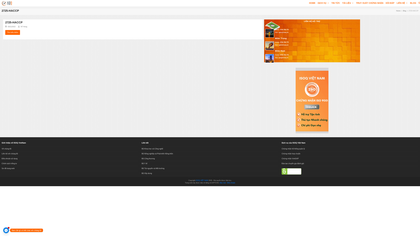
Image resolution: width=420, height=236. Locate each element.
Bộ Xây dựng (147, 173)
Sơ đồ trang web (8, 168)
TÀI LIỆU (346, 3)
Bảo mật (223, 183)
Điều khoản (231, 183)
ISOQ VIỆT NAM (202, 180)
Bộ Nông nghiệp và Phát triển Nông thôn (157, 154)
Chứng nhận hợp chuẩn (291, 154)
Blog (413, 3)
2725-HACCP (14, 22)
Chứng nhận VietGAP (290, 159)
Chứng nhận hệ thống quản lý (293, 149)
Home (312, 3)
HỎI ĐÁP (390, 3)
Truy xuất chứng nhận (369, 3)
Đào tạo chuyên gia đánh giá (293, 163)
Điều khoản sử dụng (10, 159)
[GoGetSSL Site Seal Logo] (350, 171)
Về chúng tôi (6, 149)
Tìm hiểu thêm (12, 32)
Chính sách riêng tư (9, 163)
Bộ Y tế (144, 163)
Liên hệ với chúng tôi (10, 154)
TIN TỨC (335, 3)
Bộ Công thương (148, 159)
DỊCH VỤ (322, 3)
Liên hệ (401, 3)
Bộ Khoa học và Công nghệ (152, 149)
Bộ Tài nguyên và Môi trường (153, 168)
